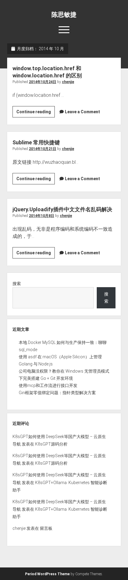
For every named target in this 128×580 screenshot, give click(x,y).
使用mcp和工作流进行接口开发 (48, 385)
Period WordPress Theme (47, 574)
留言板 (46, 528)
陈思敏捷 (64, 14)
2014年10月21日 (42, 149)
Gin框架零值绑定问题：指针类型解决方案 (57, 392)
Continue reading (35, 113)
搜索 (17, 283)
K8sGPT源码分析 (51, 444)
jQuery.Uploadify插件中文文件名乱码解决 (62, 209)
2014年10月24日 (42, 82)
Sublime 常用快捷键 (36, 142)
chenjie (68, 82)
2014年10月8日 (41, 216)
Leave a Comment (82, 111)
